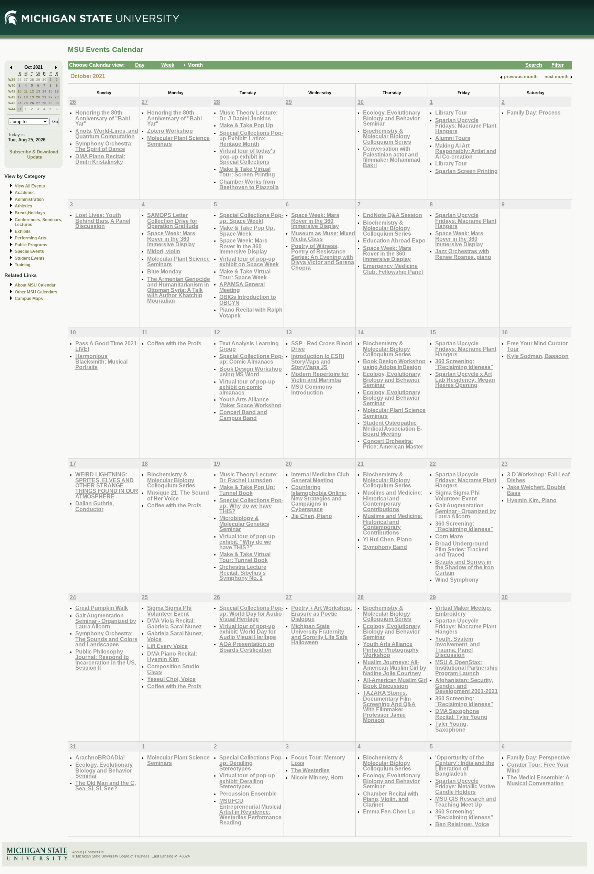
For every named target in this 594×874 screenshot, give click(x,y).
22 (50, 97)
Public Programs (31, 244)
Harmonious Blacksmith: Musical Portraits (101, 361)
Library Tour (451, 112)
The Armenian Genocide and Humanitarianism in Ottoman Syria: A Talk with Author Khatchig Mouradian (178, 290)
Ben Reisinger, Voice (462, 824)
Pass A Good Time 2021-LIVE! (107, 346)
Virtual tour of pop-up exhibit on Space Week (249, 262)
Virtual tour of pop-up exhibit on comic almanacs (247, 387)
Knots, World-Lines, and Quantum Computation (106, 134)
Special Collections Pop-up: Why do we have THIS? (251, 505)
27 (26, 80)
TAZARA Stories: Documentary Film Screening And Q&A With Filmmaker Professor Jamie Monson (389, 706)
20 (38, 97)
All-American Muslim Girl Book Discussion (395, 683)
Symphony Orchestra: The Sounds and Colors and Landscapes (106, 638)
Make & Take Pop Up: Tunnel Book (247, 490)
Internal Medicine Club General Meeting (320, 477)
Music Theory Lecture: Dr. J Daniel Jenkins (248, 115)
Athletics (23, 206)
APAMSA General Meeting (242, 287)
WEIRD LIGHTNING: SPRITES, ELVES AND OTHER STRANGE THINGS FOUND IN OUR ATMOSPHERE (106, 485)
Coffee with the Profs (174, 343)
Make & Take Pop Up (246, 125)
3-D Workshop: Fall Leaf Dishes (538, 477)
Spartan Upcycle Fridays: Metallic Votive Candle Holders (465, 786)
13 (38, 91)
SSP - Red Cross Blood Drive (321, 346)
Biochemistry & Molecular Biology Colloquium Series (387, 136)
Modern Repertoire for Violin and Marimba (320, 377)
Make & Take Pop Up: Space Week (247, 231)
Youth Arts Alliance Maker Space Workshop (250, 402)
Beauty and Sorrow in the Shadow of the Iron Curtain (464, 567)
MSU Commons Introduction (311, 390)
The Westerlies (310, 770)
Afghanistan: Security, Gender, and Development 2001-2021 (466, 685)
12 (32, 91)
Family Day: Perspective (538, 757)
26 (20, 80)
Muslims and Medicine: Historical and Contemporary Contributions (392, 500)
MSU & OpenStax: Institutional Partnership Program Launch (466, 667)
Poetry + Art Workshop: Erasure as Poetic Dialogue (321, 613)
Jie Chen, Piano (311, 516)
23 (57, 97)
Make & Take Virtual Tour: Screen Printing (247, 172)
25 (26, 103)
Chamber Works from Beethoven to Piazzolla (249, 185)
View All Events (30, 186)
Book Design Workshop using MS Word (250, 372)
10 (20, 91)
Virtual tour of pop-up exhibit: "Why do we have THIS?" (247, 541)
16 (57, 91)
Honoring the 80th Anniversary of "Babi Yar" (102, 118)
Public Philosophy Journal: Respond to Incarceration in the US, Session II (105, 659)
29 (38, 80)
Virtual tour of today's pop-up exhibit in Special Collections (247, 156)
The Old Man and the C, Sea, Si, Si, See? (105, 786)
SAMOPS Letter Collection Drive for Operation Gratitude (172, 220)
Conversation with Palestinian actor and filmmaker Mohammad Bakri (391, 156)
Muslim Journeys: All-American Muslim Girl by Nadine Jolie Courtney (394, 667)
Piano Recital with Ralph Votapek (251, 312)
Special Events (29, 251)
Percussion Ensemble (248, 793)
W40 (11, 85)
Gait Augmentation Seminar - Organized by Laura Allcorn (465, 510)
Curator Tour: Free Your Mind (538, 768)
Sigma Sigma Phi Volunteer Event (457, 495)
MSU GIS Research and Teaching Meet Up (465, 802)
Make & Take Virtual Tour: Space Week (245, 274)
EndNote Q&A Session (392, 215)
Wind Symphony (456, 579)
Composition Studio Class (173, 669)
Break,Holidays (30, 213)
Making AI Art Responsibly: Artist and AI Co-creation (465, 151)
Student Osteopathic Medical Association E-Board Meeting (392, 428)
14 (44, 91)
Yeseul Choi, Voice (171, 679)
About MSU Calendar (35, 285)
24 (20, 103)
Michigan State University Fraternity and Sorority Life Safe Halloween (319, 634)
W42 (11, 97)
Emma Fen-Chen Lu (389, 811)
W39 (11, 80)
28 (32, 80)
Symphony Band (385, 547)
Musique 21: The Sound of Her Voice (178, 495)
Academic (25, 192)
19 (32, 97)
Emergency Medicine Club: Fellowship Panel (393, 269)
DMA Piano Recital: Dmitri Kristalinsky (100, 159)
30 (44, 80)
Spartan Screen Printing (466, 171)
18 (26, 97)
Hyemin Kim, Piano (532, 500)
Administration (29, 199)
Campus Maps (29, 298)
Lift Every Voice (167, 646)
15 (50, 91)
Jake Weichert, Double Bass (536, 490)
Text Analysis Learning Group (249, 346)
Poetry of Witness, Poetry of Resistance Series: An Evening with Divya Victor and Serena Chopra (322, 257)
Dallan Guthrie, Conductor (94, 506)
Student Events (30, 258)
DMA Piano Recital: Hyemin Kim (172, 656)
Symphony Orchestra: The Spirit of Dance (104, 146)
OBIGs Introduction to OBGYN (247, 300)
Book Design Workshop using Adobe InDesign (394, 364)
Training (22, 264)
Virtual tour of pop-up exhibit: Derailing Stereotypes (247, 780)
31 (20, 109)
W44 (11, 109)
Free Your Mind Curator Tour (537, 346)
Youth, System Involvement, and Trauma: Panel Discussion (457, 647)
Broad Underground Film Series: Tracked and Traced (461, 549)
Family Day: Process (534, 112)
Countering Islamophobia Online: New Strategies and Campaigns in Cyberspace (318, 498)
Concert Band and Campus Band (243, 415)
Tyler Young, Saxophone (451, 727)
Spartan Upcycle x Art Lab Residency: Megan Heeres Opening (465, 379)
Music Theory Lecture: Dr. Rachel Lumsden (248, 477)
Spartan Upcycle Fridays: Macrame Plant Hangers (465, 125)
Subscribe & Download (33, 151)
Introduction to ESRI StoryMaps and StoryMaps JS (317, 361)
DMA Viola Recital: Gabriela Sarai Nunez (174, 623)
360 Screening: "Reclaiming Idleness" (464, 364)
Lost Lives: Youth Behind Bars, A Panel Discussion (102, 220)
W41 (11, 91)
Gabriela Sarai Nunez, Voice (175, 636)
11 (26, 91)
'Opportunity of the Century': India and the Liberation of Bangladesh (464, 765)
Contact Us (94, 852)
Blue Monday (164, 271)
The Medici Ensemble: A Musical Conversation (538, 780)
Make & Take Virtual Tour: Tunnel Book (245, 557)
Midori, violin (163, 251)
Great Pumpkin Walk (101, 608)
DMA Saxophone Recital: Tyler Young (461, 714)
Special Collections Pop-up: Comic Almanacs (251, 359)
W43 (11, 103)
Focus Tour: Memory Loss (318, 760)
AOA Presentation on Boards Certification (246, 647)
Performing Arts (30, 238)
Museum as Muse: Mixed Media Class (323, 236)
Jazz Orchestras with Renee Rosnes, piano (463, 254)
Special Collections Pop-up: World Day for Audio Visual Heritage (251, 613)
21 (44, 97)
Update (34, 157)
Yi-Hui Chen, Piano (387, 539)
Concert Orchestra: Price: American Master (393, 444)
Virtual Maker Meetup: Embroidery (463, 611)
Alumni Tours (452, 138)
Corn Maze (449, 536)
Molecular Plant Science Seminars (178, 141)
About (77, 852)
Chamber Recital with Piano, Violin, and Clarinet (390, 799)
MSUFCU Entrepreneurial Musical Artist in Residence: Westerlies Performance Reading (250, 812)
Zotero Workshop (170, 131)
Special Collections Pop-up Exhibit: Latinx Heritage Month (251, 138)
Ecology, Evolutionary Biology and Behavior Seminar (391, 118)
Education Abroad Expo (394, 240)
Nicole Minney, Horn (317, 777)
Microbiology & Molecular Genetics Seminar (244, 523)
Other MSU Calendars (36, 292)
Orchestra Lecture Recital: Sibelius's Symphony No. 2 (242, 572)
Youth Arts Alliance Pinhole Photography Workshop (391, 649)
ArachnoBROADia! (100, 757)
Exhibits (23, 231)
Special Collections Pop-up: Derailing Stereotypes (251, 763)
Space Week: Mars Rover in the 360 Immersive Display (171, 238)
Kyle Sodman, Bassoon (538, 356)
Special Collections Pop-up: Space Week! (251, 218)
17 (20, 97)
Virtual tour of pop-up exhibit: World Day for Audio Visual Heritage (247, 631)
